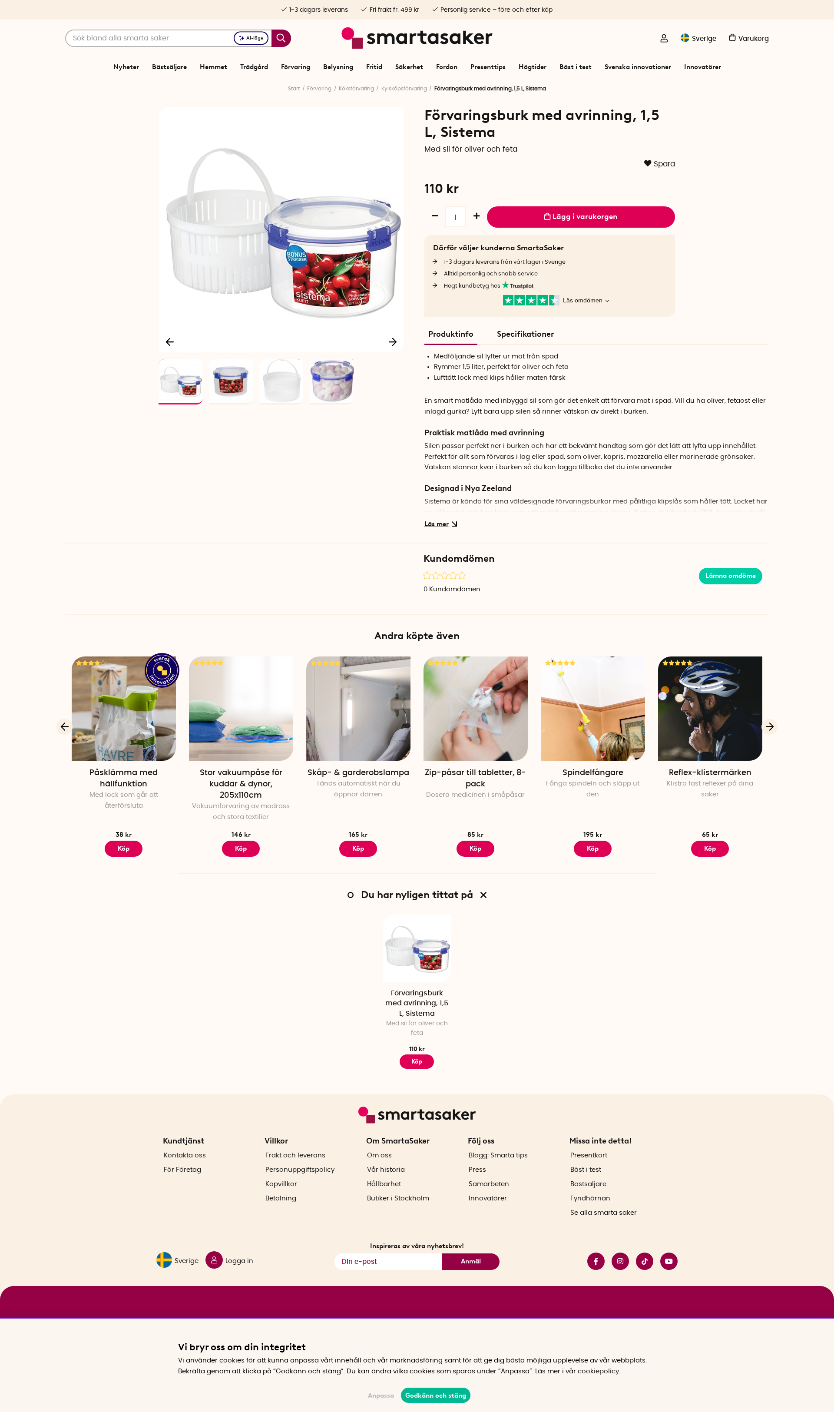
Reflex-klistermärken (710, 773)
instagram (617, 1261)
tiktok (641, 1261)
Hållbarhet (384, 1184)
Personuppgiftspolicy (299, 1170)
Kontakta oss (185, 1155)
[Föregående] (170, 341)
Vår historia (386, 1170)
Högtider (532, 67)
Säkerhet (409, 67)
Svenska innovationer (638, 67)
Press (477, 1170)
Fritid (374, 67)
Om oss (379, 1155)
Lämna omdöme (730, 576)
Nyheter (126, 67)
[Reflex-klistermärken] (710, 708)
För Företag (182, 1170)
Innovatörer (702, 67)
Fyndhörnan (590, 1198)
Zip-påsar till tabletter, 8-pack (475, 778)
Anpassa (381, 1395)
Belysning (338, 67)
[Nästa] (392, 341)
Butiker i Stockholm (398, 1198)
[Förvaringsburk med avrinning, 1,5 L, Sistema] (417, 948)
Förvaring (295, 67)
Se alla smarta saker (603, 1213)
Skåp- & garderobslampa (358, 773)
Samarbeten (489, 1184)
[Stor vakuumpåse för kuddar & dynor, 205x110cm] (241, 708)
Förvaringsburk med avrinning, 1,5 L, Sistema (416, 1003)
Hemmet (213, 67)
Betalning (280, 1198)
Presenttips (488, 67)
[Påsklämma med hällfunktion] (124, 708)
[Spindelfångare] (593, 708)
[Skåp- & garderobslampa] (358, 708)
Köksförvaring (356, 88)
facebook (592, 1261)
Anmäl (471, 1261)
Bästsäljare (169, 67)
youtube (665, 1261)
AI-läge (254, 38)
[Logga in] (664, 39)
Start (294, 88)
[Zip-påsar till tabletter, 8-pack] (476, 708)
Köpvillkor (281, 1184)
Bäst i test (575, 67)
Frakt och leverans (295, 1155)
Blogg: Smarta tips (498, 1155)
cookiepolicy (598, 1371)
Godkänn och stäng (435, 1395)
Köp (123, 848)
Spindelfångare (593, 773)
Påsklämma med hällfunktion (123, 778)
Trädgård (254, 67)
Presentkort (588, 1155)
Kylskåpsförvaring (404, 88)
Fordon (446, 67)
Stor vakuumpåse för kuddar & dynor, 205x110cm (241, 784)
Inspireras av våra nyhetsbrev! (417, 1246)
